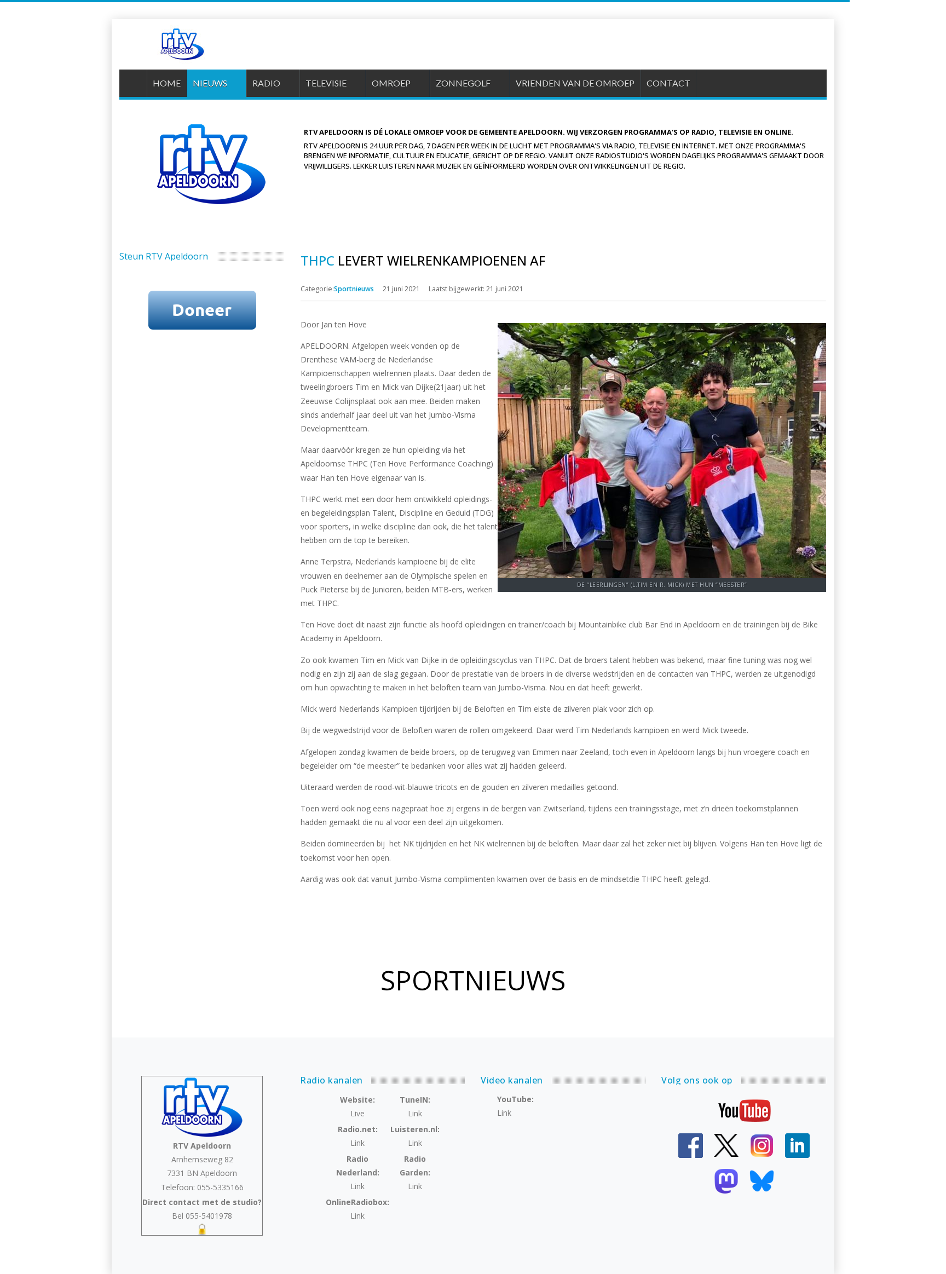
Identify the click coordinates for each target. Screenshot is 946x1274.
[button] (216, 83)
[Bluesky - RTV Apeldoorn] (761, 1180)
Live (357, 1113)
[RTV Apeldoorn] (181, 44)
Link (415, 1113)
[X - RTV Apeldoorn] (726, 1144)
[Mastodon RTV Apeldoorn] (726, 1180)
